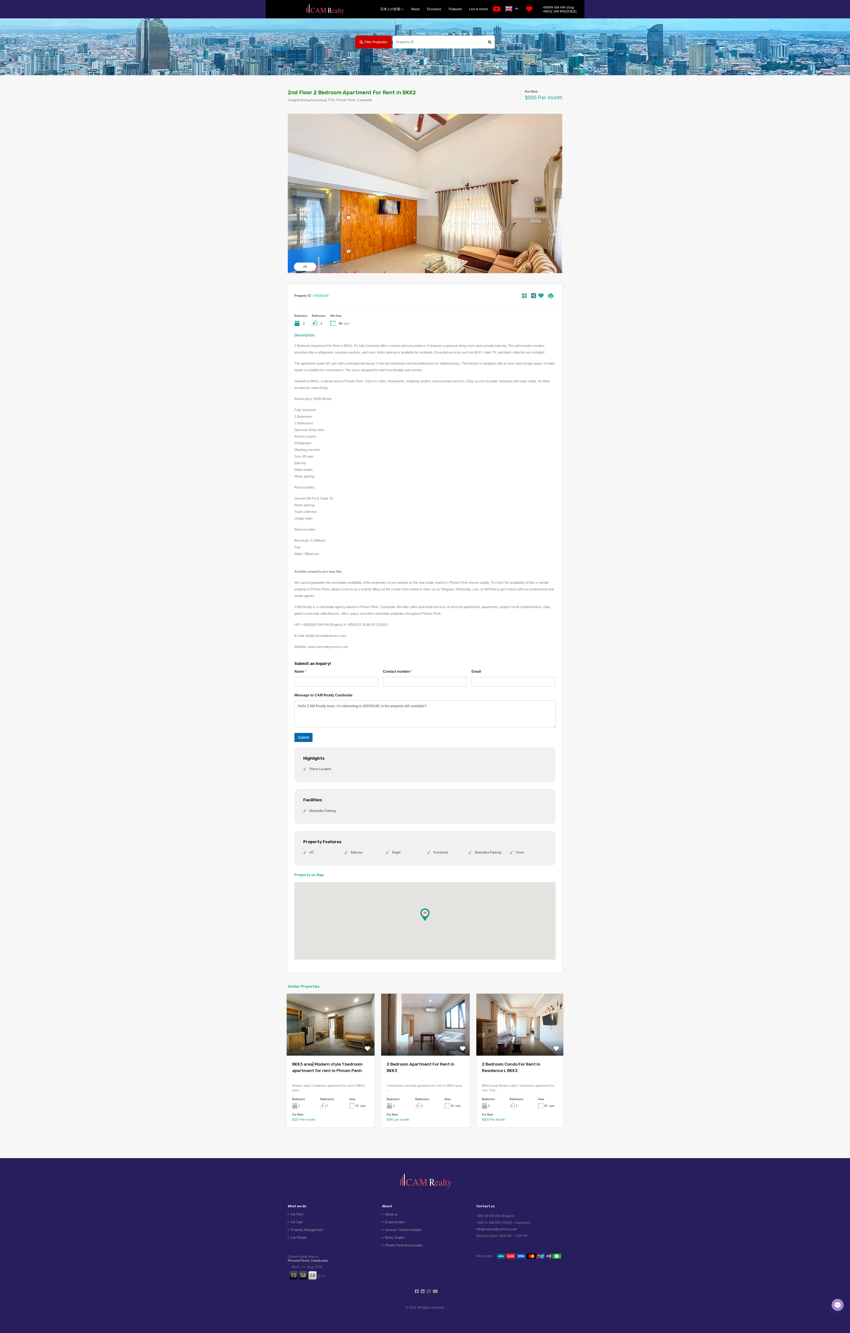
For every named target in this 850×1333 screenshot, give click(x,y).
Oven (520, 852)
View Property (330, 1043)
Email (476, 671)
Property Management (307, 1229)
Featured (455, 9)
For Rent (297, 1214)
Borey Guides (395, 1237)
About (415, 9)
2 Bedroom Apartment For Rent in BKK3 (420, 1067)
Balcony (357, 852)
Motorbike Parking (322, 811)
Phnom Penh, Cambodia (308, 1259)
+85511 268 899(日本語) (560, 11)
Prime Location (320, 769)
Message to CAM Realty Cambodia (323, 695)
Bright (396, 852)
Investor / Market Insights (403, 1229)
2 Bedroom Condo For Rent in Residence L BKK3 (511, 1067)
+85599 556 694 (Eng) (558, 7)
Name (300, 671)
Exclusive (434, 9)
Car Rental (298, 1237)
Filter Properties (376, 42)
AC (311, 852)
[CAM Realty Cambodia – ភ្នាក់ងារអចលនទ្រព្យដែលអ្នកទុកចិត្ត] (325, 9)
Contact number (397, 671)
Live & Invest (478, 9)
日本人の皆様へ (392, 9)
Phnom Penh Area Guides (404, 1245)
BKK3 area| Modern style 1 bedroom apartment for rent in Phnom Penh (327, 1067)
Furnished (440, 852)
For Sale (297, 1222)
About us (391, 1214)
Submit (303, 737)
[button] (429, 920)
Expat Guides (395, 1222)
